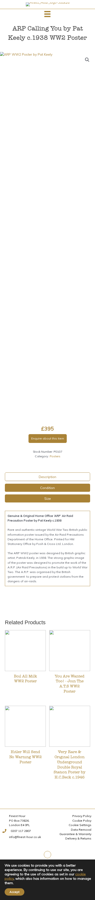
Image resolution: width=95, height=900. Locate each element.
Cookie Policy (81, 820)
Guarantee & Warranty (75, 834)
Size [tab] (47, 498)
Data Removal (81, 829)
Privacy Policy (81, 816)
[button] (87, 59)
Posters (55, 456)
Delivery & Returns (78, 838)
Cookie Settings (80, 825)
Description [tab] (47, 477)
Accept (14, 892)
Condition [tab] (47, 488)
